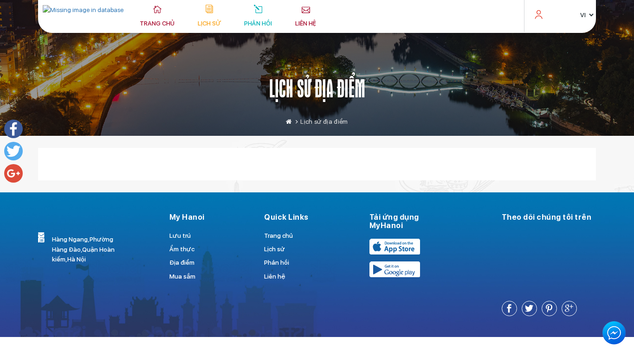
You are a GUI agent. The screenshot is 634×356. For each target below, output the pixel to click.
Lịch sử (209, 23)
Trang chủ (157, 23)
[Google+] (13, 173)
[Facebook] (13, 129)
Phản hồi (258, 23)
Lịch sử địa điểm (317, 88)
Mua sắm (182, 276)
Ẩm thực (181, 249)
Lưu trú (180, 235)
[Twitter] (13, 151)
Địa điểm (181, 262)
